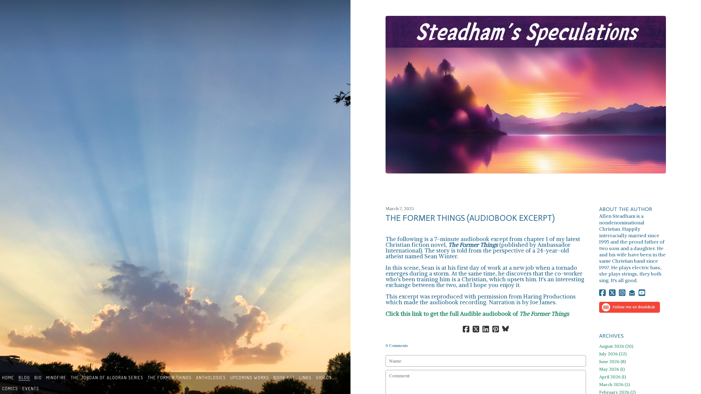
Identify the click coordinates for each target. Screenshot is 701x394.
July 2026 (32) (613, 354)
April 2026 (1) (612, 376)
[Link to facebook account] (602, 292)
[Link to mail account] (632, 292)
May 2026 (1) (612, 369)
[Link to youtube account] (642, 292)
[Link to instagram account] (622, 292)
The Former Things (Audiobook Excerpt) (470, 218)
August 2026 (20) (616, 346)
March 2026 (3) (614, 384)
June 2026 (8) (612, 361)
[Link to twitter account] (612, 292)
